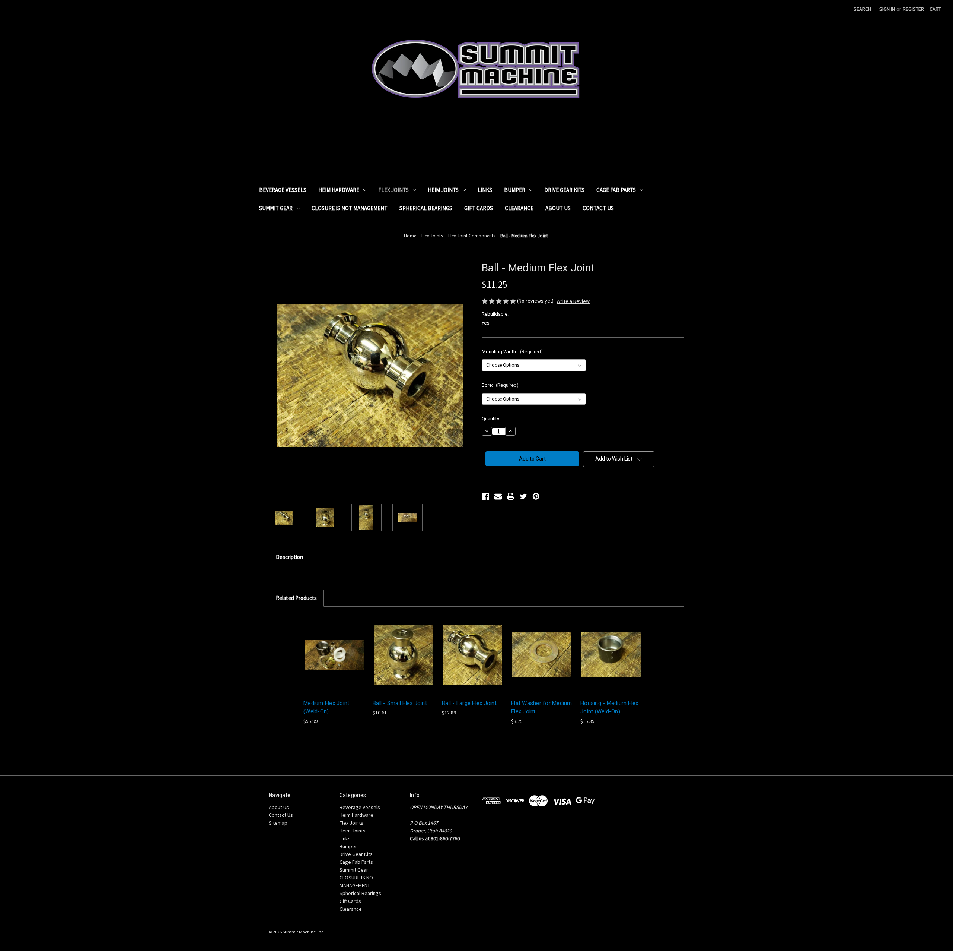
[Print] (510, 496)
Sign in (887, 9)
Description (289, 556)
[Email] (498, 496)
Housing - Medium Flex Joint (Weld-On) (609, 707)
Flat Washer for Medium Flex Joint (541, 707)
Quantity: (491, 418)
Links (485, 189)
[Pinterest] (536, 496)
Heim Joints (443, 189)
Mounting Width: (512, 351)
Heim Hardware (338, 189)
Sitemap (278, 822)
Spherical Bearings (425, 208)
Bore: (500, 385)
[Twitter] (523, 496)
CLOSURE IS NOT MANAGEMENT (350, 208)
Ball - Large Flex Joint (469, 703)
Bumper (514, 189)
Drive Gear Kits (564, 189)
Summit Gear (276, 208)
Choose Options (334, 661)
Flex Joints (393, 189)
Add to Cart (542, 661)
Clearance (519, 208)
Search (862, 9)
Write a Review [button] (573, 301)
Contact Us (598, 208)
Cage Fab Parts (616, 189)
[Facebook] (485, 496)
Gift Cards (478, 208)
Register (913, 9)
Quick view (328, 648)
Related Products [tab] (296, 597)
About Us (558, 208)
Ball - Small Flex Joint (400, 703)
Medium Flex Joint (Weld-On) (326, 707)
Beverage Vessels (282, 189)
